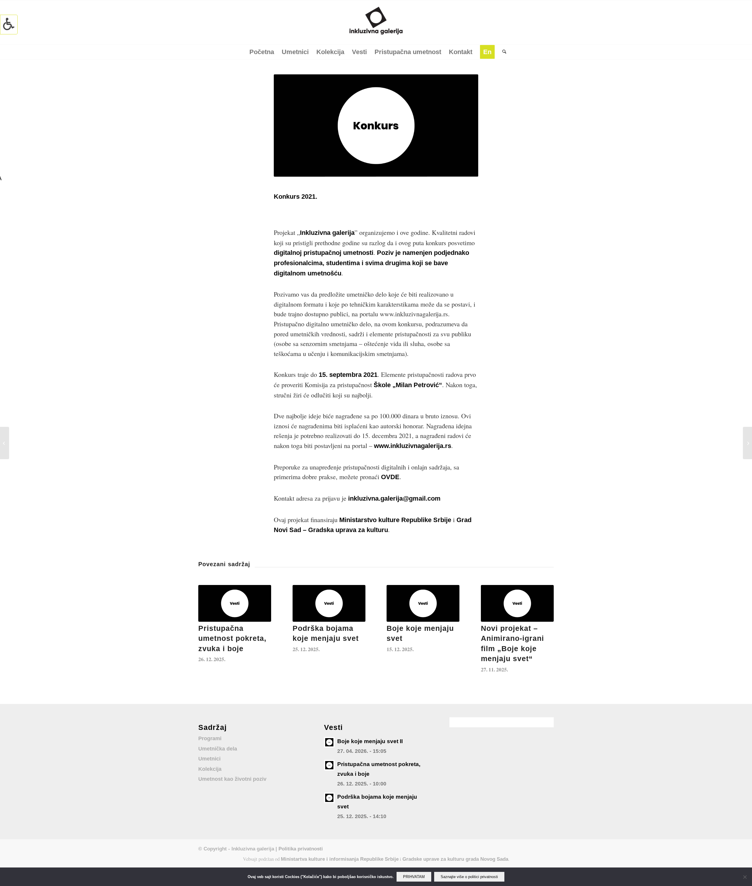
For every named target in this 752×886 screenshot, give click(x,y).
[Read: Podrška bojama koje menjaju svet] (329, 798)
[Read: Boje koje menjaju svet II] (329, 742)
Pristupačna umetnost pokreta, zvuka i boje (232, 638)
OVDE (390, 477)
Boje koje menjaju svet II (370, 741)
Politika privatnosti (300, 848)
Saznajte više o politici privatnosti (469, 877)
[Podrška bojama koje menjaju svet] (329, 603)
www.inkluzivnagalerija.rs (412, 445)
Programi (209, 738)
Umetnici (209, 759)
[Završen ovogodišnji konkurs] (747, 443)
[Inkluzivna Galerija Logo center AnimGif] (376, 22)
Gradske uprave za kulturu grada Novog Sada (455, 859)
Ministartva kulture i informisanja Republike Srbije (340, 859)
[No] (745, 877)
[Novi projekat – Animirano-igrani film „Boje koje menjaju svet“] (517, 603)
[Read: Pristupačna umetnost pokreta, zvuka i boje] (329, 765)
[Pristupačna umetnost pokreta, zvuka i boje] (234, 603)
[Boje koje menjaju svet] (423, 603)
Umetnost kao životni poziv (232, 779)
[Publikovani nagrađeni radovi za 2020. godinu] (4, 443)
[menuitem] (262, 52)
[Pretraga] (502, 52)
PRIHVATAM (414, 877)
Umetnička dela (217, 749)
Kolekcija (209, 769)
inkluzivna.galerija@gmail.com (395, 498)
